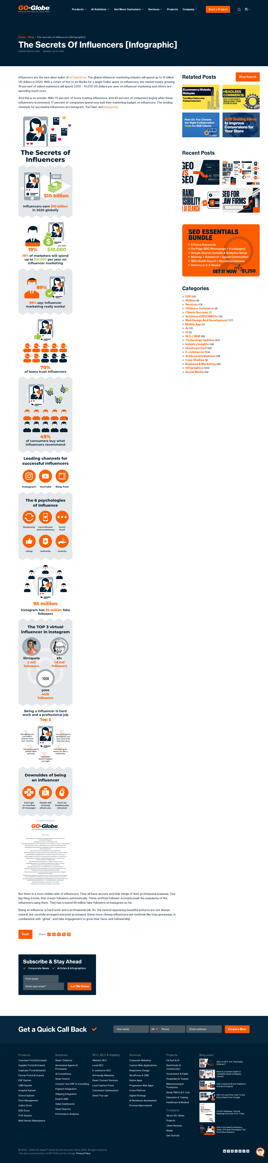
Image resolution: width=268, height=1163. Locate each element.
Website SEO (99, 1060)
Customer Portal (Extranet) (32, 1060)
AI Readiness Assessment (143, 1100)
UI (186, 332)
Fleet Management (28, 1100)
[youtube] (237, 1151)
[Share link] (244, 1151)
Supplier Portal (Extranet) (31, 1065)
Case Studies (194, 360)
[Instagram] (233, 1151)
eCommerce (77, 77)
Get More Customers (127, 9)
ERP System (24, 1080)
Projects (172, 9)
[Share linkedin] (225, 1151)
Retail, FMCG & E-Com (178, 1092)
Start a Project (218, 9)
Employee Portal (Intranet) (32, 1070)
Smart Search (62, 1078)
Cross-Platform (137, 1090)
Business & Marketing (200, 364)
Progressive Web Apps (141, 1085)
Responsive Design (139, 1070)
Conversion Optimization (105, 1090)
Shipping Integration (66, 1094)
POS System (25, 1115)
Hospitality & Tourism (177, 1078)
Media (169, 1130)
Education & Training (177, 1097)
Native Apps (135, 1080)
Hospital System (27, 1090)
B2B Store (24, 1110)
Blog (31, 37)
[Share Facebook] (229, 1151)
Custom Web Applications (143, 1065)
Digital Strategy (137, 1095)
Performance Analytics (67, 1114)
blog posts (111, 107)
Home (21, 37)
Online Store (25, 1105)
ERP (188, 296)
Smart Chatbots (63, 1060)
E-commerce (194, 352)
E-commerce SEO (101, 1070)
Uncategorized (196, 348)
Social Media (194, 372)
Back (25, 934)
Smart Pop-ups (100, 1095)
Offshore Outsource (199, 308)
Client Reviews (174, 1125)
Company (188, 9)
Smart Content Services (105, 1080)
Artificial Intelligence (200, 356)
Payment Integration (65, 1089)
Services (153, 9)
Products (78, 9)
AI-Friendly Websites (103, 1075)
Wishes (190, 300)
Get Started (172, 1135)
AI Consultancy (63, 1073)
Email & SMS (61, 1099)
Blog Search (247, 77)
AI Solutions (98, 9)
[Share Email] (248, 1151)
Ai (186, 328)
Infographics (194, 368)
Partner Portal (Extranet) (31, 1075)
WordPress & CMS (139, 1075)
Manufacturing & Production (175, 1086)
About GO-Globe (175, 1115)
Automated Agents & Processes (66, 1067)
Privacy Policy (83, 1153)
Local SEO (97, 1065)
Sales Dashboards (65, 1104)
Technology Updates (199, 340)
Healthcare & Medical (177, 1102)
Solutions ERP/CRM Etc (201, 316)
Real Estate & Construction (173, 1067)
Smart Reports (63, 1109)
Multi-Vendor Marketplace (31, 1120)
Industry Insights (197, 344)
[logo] (34, 9)
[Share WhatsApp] (240, 1151)
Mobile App (193, 324)
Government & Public (177, 1073)
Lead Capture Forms (103, 1085)
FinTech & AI (172, 1060)
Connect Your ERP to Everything (72, 1084)
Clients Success (196, 312)
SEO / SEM (192, 336)
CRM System (25, 1085)
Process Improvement (140, 1105)
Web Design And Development (206, 320)
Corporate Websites (140, 1060)
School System (26, 1095)
